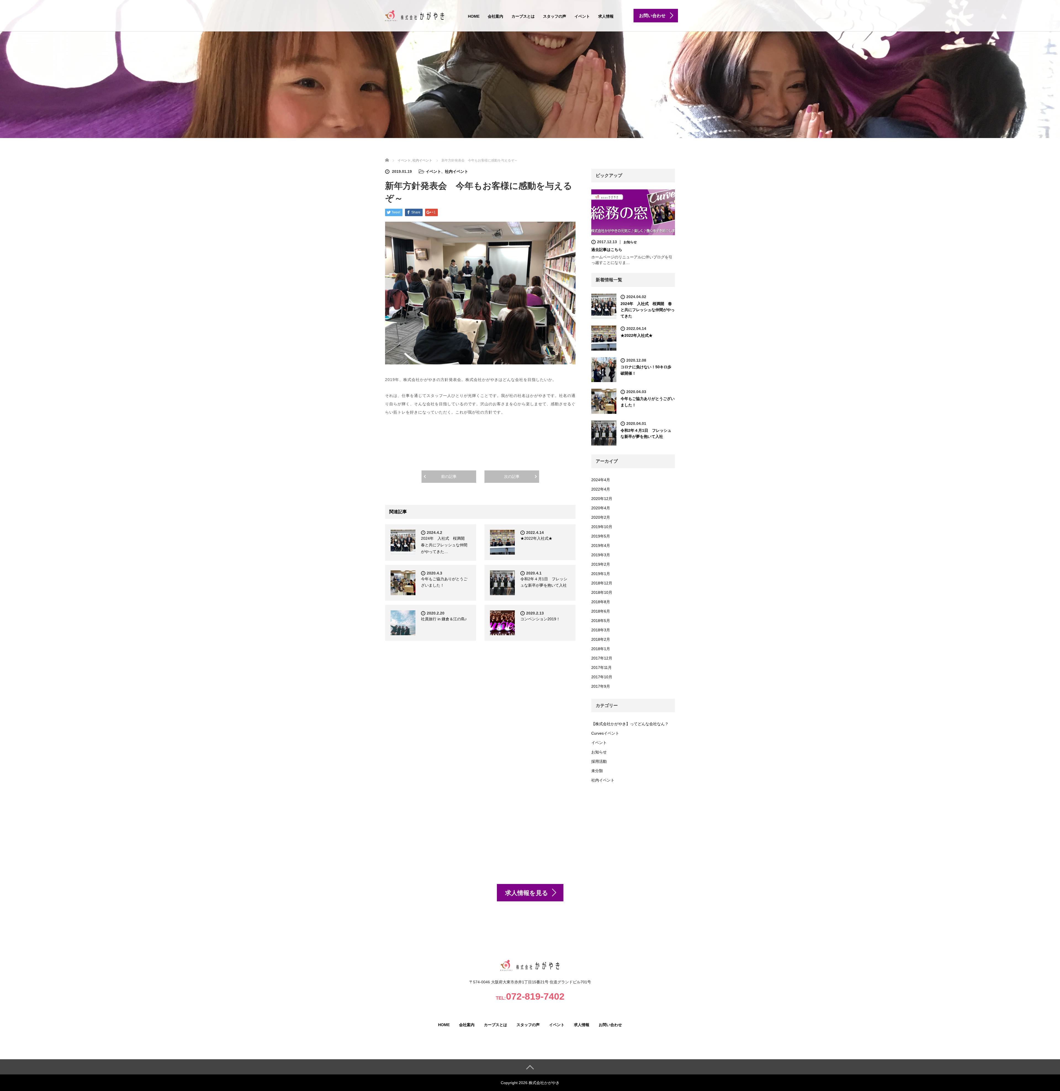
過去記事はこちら (606, 249)
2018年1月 (600, 649)
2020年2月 (600, 517)
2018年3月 (600, 630)
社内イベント (456, 171)
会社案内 (495, 16)
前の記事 (449, 476)
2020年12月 (601, 498)
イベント (582, 16)
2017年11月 (601, 667)
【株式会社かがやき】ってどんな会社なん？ (630, 724)
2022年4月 (600, 489)
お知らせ (630, 242)
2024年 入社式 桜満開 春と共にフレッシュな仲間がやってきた (648, 309)
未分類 (597, 771)
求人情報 (606, 16)
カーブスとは (523, 16)
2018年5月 (600, 620)
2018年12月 (601, 583)
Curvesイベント (605, 733)
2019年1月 (600, 573)
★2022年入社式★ (536, 538)
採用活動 (599, 761)
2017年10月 (601, 677)
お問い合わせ (610, 1025)
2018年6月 (600, 611)
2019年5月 (600, 536)
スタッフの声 (554, 16)
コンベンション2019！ (540, 619)
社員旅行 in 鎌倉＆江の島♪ (444, 619)
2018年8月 (600, 602)
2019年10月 (601, 527)
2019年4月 (600, 545)
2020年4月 (600, 508)
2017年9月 (600, 686)
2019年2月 (600, 564)
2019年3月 (600, 555)
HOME (473, 16)
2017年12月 (601, 658)
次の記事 (512, 476)
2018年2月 (600, 639)
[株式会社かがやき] (414, 15)
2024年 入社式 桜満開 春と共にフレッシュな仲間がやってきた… (444, 545)
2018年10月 (601, 592)
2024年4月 (600, 480)
